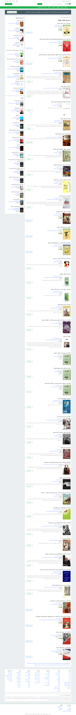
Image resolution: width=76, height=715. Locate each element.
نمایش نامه (46, 453)
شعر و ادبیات (10, 672)
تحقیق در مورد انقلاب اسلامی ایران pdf (52, 91)
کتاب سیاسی (50, 531)
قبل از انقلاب (43, 422)
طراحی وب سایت (46, 682)
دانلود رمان (56, 310)
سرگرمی (29, 678)
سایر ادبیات (69, 688)
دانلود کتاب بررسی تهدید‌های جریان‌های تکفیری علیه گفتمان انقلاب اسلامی (55, 39)
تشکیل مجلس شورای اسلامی (38, 438)
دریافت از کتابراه (29, 32)
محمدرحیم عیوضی (58, 181)
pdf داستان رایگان (48, 205)
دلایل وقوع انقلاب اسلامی (47, 92)
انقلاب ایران (56, 529)
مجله (45, 7)
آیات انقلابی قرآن (57, 93)
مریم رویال (17, 89)
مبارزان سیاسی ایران (51, 563)
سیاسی (59, 682)
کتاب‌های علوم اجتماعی (55, 105)
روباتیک (38, 681)
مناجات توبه (57, 79)
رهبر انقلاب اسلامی (49, 468)
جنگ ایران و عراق (36, 203)
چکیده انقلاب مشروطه (52, 347)
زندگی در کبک (55, 531)
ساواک (53, 529)
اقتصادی (58, 672)
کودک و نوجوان (27, 681)
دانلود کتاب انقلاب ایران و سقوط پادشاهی (62, 368)
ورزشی (29, 684)
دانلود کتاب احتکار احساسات (65, 196)
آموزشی (11, 681)
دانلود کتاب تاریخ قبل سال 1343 (41, 498)
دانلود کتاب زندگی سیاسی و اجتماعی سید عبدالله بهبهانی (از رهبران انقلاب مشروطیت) (53, 616)
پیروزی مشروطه (30, 438)
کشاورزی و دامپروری (57, 688)
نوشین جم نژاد (16, 139)
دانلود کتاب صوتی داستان (44, 138)
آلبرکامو (17, 22)
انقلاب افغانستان (55, 514)
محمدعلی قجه (16, 200)
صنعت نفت (58, 424)
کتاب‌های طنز (17, 76)
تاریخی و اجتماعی (9, 676)
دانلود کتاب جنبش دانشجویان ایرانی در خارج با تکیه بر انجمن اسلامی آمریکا (55, 569)
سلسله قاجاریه (41, 619)
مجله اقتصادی (18, 678)
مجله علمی (19, 682)
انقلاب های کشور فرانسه (55, 126)
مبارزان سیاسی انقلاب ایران (42, 563)
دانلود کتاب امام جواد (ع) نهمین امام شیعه (62, 70)
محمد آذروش (17, 162)
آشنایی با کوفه (37, 663)
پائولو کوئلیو (17, 82)
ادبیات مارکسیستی (32, 264)
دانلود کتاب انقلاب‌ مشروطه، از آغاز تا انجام (62, 432)
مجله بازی (19, 675)
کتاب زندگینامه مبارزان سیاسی (47, 529)
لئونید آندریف (58, 449)
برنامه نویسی (47, 676)
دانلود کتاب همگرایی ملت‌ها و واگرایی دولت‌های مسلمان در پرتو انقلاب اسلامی (55, 54)
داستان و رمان (10, 674)
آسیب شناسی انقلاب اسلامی (49, 295)
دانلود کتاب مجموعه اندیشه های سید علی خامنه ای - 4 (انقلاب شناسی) (56, 320)
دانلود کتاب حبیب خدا (66, 538)
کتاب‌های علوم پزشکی (16, 61)
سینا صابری (17, 53)
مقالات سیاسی (42, 342)
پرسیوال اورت (17, 37)
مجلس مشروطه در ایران (51, 155)
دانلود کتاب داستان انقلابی (47, 202)
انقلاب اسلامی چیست (38, 92)
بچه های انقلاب (32, 310)
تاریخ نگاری (55, 312)
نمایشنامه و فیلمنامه (67, 684)
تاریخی (59, 676)
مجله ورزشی (19, 679)
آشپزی (29, 674)
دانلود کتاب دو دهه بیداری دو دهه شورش (62, 165)
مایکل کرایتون (16, 29)
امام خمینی (44, 468)
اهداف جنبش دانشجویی (38, 575)
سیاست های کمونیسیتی (34, 171)
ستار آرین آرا (17, 67)
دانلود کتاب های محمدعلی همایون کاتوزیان (33, 344)
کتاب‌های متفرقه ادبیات (15, 45)
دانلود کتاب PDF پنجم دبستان (36, 590)
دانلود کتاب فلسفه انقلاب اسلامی (64, 227)
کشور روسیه (57, 635)
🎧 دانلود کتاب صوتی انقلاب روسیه (63, 632)
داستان (69, 672)
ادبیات (66, 7)
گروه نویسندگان (58, 213)
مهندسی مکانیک (37, 678)
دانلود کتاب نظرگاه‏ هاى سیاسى (64, 398)
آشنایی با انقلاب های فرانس (40, 124)
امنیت (48, 675)
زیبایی (29, 676)
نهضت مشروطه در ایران (33, 345)
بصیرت (57, 484)
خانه (69, 7)
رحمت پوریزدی (16, 75)
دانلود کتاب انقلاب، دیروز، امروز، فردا (63, 211)
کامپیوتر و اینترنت (46, 685)
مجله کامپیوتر (18, 672)
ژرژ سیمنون (17, 124)
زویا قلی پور (17, 146)
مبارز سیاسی (49, 530)
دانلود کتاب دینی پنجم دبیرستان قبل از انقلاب (61, 585)
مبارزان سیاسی (39, 560)
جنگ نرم (58, 42)
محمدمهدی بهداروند (58, 25)
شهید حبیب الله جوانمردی (48, 543)
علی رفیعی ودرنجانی (58, 197)
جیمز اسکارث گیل (16, 109)
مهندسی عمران (37, 674)
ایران (53, 422)
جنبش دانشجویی (32, 577)
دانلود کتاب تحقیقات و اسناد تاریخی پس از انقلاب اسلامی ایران (58, 383)
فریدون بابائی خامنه (58, 524)
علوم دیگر (58, 691)
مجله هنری (19, 685)
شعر (70, 675)
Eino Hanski (48, 310)
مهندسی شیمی (37, 679)
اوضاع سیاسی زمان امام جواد (50, 79)
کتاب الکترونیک (59, 706)
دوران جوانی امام (53, 77)
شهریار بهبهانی (58, 618)
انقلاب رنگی (54, 108)
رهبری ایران (56, 467)
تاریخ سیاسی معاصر (48, 422)
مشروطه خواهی (47, 156)
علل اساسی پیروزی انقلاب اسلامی (35, 186)
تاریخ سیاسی (49, 230)
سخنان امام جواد (59, 77)
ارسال (50, 699)
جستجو (39, 4)
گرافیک (48, 684)
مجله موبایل (19, 674)
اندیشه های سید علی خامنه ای (53, 326)
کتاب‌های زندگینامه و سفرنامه (15, 54)
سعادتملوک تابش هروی (57, 509)
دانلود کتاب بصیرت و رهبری (65, 478)
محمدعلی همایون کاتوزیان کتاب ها (56, 345)
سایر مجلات (19, 687)
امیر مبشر (17, 193)
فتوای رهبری (31, 467)
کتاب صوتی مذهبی (36, 138)
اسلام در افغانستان (50, 514)
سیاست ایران (54, 468)
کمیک (70, 679)
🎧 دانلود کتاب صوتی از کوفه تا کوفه (63, 134)
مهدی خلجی (59, 370)
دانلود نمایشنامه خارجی (38, 453)
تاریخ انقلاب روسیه (55, 264)
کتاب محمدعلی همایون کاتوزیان (46, 344)
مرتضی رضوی (59, 103)
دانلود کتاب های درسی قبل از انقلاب (48, 500)
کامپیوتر (58, 7)
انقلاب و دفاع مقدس (52, 42)
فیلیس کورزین (58, 649)
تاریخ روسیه (50, 264)
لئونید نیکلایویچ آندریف (50, 455)
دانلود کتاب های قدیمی (54, 498)
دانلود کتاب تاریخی (55, 438)
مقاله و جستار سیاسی (55, 230)
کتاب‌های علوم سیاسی (46, 88)
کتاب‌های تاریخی (56, 122)
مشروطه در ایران (59, 344)
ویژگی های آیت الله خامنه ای (38, 467)
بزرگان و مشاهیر (27, 672)
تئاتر (43, 453)
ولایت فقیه (53, 467)
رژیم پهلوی (43, 186)
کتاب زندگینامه (38, 529)
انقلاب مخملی (50, 108)
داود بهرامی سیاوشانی (57, 571)
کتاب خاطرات (34, 529)
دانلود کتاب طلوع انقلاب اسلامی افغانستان (62, 508)
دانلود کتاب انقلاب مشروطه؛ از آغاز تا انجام (62, 149)
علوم (62, 7)
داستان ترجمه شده (55, 453)
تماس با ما (6, 1)
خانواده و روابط (28, 675)
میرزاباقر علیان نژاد (58, 602)
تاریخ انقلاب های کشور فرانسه (41, 126)
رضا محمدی (17, 60)
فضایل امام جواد (28, 76)
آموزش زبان (69, 687)
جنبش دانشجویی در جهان (47, 577)
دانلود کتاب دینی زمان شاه (42, 591)
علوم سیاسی (52, 604)
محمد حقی (59, 41)
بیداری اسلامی (57, 58)
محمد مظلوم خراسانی (57, 120)
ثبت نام (13, 1)
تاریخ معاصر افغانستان (36, 514)
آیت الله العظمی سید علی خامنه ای (42, 326)
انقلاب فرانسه (56, 124)
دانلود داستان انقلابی (55, 202)
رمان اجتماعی (37, 310)
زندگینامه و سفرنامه (68, 682)
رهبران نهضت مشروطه (33, 155)
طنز (70, 678)
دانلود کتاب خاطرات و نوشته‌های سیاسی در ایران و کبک (59, 522)
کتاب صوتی (40, 7)
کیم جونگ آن (16, 186)
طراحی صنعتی (37, 672)
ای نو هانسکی (59, 306)
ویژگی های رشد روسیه (39, 264)
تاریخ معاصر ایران (56, 215)
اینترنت (48, 672)
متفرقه (29, 687)
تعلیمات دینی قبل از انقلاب (54, 590)
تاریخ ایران (28, 342)
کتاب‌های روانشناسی (16, 77)
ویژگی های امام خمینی (46, 467)
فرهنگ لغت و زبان (68, 685)
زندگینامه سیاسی (40, 530)
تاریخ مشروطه (48, 345)
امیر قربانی (59, 322)
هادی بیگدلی (17, 117)
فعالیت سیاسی (44, 560)
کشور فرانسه (57, 651)
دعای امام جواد (48, 77)
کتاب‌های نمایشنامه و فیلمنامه (54, 451)
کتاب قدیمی (48, 498)
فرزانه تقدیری (16, 131)
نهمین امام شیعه (34, 76)
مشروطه (57, 155)
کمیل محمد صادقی (16, 44)
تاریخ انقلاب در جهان (48, 171)
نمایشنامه (50, 453)
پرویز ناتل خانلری (58, 494)
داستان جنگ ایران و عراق (55, 205)
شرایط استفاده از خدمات (67, 711)
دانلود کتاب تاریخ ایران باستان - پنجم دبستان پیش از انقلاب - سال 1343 (56, 492)
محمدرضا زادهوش (16, 153)
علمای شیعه (57, 619)
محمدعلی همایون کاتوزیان (57, 338)
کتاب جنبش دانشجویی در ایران (48, 578)
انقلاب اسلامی (57, 26)
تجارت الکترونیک (46, 678)
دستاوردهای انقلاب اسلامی (36, 91)
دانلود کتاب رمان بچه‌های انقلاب (64, 304)
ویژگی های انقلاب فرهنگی (54, 280)
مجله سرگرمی (19, 676)
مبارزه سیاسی (34, 530)
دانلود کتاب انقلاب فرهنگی (65, 274)
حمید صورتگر (59, 166)
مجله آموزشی (19, 681)
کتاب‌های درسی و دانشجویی (48, 587)
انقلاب (40, 93)
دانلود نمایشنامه (57, 455)
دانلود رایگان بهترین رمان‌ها (15, 83)
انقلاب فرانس (33, 124)
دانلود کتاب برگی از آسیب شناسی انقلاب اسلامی (61, 289)
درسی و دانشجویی (57, 687)
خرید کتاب (60, 709)
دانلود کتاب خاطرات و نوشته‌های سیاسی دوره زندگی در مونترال (58, 554)
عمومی (49, 7)
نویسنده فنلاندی (42, 310)
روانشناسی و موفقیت (8, 675)
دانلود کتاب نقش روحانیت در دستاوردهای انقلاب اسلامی (59, 243)
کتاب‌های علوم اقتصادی (15, 68)
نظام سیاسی (56, 404)
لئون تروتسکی (59, 260)
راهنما (10, 1)
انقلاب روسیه (45, 264)
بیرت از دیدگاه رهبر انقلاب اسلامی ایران (31, 484)
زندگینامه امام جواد (47, 76)
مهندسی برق (38, 676)
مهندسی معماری (37, 675)
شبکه (48, 681)
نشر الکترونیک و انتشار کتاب (66, 1)
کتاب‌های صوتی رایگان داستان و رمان (13, 38)
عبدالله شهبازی (58, 385)
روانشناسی (58, 679)
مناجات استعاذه (31, 77)
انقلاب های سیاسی (30, 93)
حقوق (59, 685)
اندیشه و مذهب (57, 674)
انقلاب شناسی (36, 93)
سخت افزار (47, 679)
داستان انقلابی (52, 310)
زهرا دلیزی (59, 135)
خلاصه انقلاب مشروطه (54, 156)
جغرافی (59, 678)
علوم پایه (58, 689)
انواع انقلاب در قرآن (51, 93)
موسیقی (28, 682)
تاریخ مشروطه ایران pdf (41, 345)
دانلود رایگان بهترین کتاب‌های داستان (13, 23)
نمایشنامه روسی (43, 455)
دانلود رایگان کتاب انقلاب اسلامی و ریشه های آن (49, 187)
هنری (29, 685)
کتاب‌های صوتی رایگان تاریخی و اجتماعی (52, 137)
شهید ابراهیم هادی (55, 543)
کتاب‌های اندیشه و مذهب (11, 76)
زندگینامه (52, 76)
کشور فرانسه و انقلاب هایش (49, 124)
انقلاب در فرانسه (48, 126)
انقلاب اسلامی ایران (51, 203)
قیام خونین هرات (43, 514)
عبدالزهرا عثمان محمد (57, 72)
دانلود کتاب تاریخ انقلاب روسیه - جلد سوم (62, 258)
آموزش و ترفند (47, 674)
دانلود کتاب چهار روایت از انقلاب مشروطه (62, 353)
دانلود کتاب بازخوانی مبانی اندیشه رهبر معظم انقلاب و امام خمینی (57, 462)
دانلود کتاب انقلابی (45, 93)
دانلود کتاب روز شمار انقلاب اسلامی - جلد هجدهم (61, 601)
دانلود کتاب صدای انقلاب (66, 447)
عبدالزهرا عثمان (37, 77)
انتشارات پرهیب (42, 77)
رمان (70, 674)
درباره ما (69, 708)
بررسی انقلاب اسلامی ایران (43, 203)
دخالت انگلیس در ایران (36, 422)
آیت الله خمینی (56, 342)
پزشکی (59, 675)
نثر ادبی (69, 681)
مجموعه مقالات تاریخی (49, 342)
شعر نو (69, 676)
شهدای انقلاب (41, 543)
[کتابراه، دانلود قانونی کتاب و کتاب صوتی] (60, 30)
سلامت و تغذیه (27, 679)
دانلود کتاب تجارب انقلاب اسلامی (64, 23)
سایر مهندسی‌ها (37, 682)
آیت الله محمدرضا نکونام (57, 276)
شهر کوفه (41, 663)
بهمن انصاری (59, 151)
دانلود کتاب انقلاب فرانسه (65, 118)
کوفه (49, 663)
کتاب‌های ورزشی (16, 194)
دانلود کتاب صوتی (51, 138)
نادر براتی (17, 102)
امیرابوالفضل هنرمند (16, 208)
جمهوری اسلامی (53, 344)
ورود (16, 1)
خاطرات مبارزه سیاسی (35, 561)
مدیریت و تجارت (9, 678)
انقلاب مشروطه (40, 155)
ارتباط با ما (69, 706)
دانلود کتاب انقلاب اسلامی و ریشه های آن (62, 180)
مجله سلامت (19, 684)
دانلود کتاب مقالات (67, 336)
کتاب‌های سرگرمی (16, 210)
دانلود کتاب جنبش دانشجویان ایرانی (48, 575)
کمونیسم (28, 171)
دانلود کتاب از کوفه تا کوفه (54, 663)
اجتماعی (58, 681)
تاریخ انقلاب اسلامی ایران (55, 92)
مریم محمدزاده (58, 479)
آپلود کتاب (8, 3)
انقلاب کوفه (62, 663)
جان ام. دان (59, 634)
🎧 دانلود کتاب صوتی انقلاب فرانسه (63, 647)
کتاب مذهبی (56, 76)
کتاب (62, 698)
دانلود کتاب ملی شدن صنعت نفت (64, 416)
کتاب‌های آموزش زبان (16, 163)
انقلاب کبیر (33, 92)
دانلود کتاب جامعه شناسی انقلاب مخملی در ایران (61, 101)
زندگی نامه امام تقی (41, 76)
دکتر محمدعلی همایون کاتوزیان (35, 342)
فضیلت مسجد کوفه (31, 663)
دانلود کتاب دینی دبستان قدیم (52, 591)
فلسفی (59, 684)
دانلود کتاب (29, 81)
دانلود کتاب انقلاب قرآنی (66, 86)
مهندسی (53, 7)
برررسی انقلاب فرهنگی (46, 280)
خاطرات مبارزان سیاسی (55, 530)
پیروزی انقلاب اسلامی (39, 577)
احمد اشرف (59, 355)
